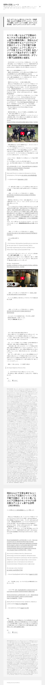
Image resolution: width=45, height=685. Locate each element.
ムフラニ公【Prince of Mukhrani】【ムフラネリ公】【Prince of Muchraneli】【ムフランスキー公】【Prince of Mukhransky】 (22, 456)
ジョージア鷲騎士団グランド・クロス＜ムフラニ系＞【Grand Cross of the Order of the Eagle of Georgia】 (22, 414)
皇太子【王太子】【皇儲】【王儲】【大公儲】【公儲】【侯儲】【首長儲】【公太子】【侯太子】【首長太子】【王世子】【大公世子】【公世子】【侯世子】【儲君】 (22, 477)
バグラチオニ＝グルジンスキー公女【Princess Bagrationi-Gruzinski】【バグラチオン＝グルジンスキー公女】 (21, 433)
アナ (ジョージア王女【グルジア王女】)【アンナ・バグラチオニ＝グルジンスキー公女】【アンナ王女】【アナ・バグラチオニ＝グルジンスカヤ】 (22, 390)
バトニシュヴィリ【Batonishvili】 (19, 448)
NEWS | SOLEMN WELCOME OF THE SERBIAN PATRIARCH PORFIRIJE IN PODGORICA (22, 233)
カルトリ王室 (24, 396)
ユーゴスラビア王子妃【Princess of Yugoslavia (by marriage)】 (22, 465)
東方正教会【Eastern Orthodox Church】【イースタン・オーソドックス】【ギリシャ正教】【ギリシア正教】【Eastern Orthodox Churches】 (22, 473)
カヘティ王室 (24, 392)
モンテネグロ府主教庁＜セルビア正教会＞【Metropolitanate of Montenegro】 (22, 463)
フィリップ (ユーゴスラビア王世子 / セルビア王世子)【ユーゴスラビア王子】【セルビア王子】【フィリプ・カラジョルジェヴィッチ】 (22, 450)
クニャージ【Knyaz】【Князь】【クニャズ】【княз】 (17, 401)
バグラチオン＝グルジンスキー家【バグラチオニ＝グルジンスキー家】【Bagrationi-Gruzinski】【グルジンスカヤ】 (22, 444)
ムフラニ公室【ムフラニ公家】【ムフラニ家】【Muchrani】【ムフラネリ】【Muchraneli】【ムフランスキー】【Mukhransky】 (22, 458)
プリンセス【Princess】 (27, 451)
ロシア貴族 (34, 470)
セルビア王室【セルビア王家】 (22, 647)
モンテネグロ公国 (16, 662)
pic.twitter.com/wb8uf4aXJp (29, 175)
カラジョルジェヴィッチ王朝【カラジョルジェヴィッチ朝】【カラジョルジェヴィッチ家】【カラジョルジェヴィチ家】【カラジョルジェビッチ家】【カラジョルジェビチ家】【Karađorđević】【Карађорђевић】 (22, 394)
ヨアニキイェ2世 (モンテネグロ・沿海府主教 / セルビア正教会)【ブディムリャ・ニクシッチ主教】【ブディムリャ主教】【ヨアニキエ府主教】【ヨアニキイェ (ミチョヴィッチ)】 (22, 469)
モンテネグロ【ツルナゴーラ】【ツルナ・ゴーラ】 (24, 462)
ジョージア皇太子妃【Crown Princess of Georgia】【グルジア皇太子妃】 (21, 408)
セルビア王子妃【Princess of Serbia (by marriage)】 (25, 418)
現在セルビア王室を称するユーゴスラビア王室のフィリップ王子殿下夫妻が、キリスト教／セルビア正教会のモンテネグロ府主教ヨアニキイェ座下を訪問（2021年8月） (21, 499)
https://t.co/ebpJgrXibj (21, 604)
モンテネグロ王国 (22, 664)
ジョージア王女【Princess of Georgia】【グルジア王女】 (21, 403)
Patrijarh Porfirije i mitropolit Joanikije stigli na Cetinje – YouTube (22, 122)
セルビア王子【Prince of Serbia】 (19, 645)
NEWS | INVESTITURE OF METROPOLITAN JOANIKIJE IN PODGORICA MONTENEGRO (21, 195)
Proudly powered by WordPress (13, 682)
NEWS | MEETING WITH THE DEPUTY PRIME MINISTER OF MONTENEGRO (20, 311)
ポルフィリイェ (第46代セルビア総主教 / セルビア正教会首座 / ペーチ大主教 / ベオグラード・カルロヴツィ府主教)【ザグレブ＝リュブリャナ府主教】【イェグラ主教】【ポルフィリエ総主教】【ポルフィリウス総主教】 (22, 453)
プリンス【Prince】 (19, 451)
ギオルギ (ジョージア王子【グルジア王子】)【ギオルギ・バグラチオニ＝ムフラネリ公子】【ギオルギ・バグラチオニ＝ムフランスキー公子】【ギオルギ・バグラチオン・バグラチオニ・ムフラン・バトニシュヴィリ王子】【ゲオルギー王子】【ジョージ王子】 (22, 398)
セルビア (14, 417)
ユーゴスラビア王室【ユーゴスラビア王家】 (22, 667)
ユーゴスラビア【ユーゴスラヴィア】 (18, 665)
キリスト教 (35, 400)
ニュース (16, 389)
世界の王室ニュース (11, 4)
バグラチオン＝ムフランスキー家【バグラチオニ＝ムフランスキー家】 (22, 445)
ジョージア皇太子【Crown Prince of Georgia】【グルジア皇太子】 (22, 407)
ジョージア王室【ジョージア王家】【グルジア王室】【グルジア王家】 (20, 406)
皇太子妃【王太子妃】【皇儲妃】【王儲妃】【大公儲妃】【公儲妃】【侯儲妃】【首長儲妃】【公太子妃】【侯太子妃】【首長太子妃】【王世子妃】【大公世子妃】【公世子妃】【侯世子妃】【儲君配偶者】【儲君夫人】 (22, 480)
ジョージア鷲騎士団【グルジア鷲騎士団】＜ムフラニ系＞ (22, 411)
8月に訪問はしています (26, 149)
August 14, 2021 (33, 574)
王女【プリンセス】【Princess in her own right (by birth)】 (22, 474)
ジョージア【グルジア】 (24, 402)
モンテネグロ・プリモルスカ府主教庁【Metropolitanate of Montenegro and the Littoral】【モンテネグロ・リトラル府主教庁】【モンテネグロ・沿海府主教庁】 (22, 461)
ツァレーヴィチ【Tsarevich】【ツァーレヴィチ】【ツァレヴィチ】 (22, 427)
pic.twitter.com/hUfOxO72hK (15, 570)
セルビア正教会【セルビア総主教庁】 (23, 417)
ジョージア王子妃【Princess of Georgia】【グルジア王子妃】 (25, 405)
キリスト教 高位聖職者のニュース (20, 510)
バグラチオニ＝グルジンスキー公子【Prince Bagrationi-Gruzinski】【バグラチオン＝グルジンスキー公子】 (22, 435)
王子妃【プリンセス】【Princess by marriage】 (20, 476)
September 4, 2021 (23, 179)
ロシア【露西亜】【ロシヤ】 (25, 470)
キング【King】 (23, 644)
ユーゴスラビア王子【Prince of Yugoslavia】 (25, 465)
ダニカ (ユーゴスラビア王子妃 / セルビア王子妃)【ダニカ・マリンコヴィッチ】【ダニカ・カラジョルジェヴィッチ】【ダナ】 (22, 426)
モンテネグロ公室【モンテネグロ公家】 (27, 662)
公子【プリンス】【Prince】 (23, 471)
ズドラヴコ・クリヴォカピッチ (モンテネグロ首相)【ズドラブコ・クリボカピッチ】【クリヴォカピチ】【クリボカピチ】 (22, 416)
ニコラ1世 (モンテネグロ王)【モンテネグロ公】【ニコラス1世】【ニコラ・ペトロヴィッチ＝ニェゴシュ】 (22, 650)
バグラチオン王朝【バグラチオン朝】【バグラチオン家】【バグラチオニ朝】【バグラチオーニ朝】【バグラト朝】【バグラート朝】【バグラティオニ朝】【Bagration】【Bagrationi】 (22, 446)
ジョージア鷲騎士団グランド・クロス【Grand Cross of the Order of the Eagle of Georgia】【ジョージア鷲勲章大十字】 (22, 412)
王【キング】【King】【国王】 (28, 673)
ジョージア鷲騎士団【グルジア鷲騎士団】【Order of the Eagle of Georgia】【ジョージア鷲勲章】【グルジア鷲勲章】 (22, 410)
